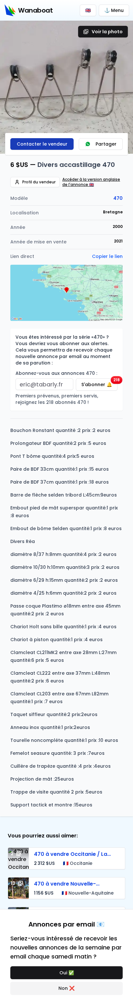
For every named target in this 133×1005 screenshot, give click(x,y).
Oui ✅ (66, 972)
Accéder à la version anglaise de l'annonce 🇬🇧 (91, 182)
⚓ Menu (114, 10)
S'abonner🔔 (99, 383)
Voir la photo (107, 31)
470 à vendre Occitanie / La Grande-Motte (70, 858)
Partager (106, 144)
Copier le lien (107, 256)
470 (118, 198)
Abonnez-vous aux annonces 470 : (56, 373)
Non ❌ (66, 988)
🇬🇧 (88, 10)
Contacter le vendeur (42, 144)
